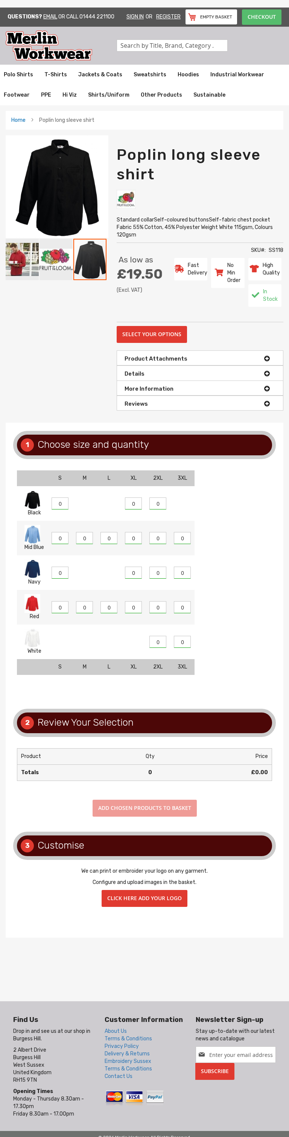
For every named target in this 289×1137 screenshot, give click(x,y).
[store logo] (61, 45)
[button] (23, 259)
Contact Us (118, 1076)
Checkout (262, 16)
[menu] (144, 85)
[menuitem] (18, 74)
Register (168, 17)
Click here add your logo (144, 898)
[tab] (200, 357)
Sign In (135, 17)
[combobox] (172, 45)
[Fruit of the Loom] (126, 199)
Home (18, 120)
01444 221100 (96, 17)
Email (50, 17)
